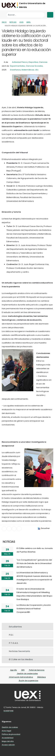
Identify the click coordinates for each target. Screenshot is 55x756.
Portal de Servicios (36, 670)
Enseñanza (15, 69)
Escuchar (45, 528)
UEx (36, 69)
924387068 (8, 711)
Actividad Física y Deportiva (25, 62)
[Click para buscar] (42, 15)
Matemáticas (28, 69)
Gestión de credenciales (27, 673)
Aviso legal (6, 731)
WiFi (23, 670)
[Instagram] (25, 721)
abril (28, 22)
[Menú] (50, 15)
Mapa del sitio (8, 741)
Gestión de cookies (10, 727)
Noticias (12, 22)
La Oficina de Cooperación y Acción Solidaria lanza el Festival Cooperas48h (34, 608)
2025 (21, 22)
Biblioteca (41, 677)
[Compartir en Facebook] (4, 528)
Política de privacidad (11, 734)
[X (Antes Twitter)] (20, 721)
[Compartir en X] (9, 528)
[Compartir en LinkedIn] (14, 528)
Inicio (4, 22)
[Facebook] (16, 721)
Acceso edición (8, 745)
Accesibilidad (7, 738)
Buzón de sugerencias (28, 680)
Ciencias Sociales (34, 66)
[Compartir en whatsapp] (19, 528)
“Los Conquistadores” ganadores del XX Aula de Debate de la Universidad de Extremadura (34, 563)
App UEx (13, 670)
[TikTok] (29, 721)
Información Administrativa (21, 677)
